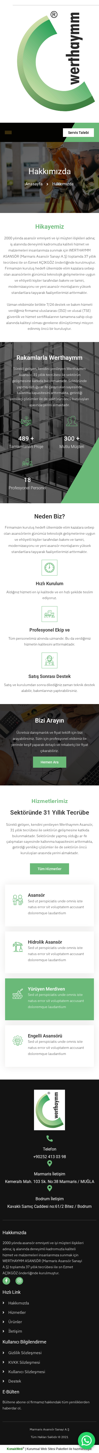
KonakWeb (15, 1449)
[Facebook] (6, 1281)
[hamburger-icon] (8, 132)
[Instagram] (19, 1281)
